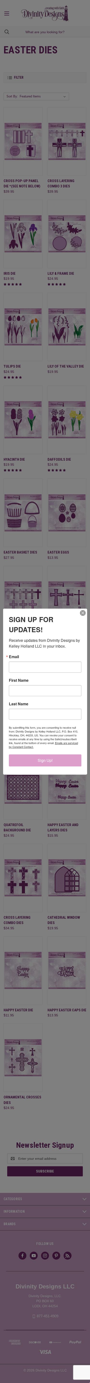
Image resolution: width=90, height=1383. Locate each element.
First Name (19, 680)
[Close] (83, 613)
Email (14, 657)
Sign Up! (45, 760)
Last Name (18, 704)
